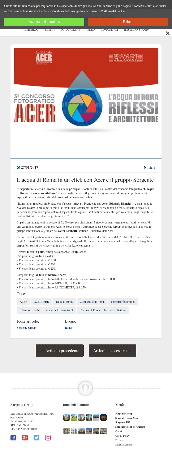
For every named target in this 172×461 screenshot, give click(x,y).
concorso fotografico (123, 302)
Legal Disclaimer (123, 444)
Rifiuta (128, 21)
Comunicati (109, 29)
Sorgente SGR (123, 422)
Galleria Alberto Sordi (59, 310)
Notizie (149, 167)
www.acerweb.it (82, 197)
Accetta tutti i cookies (44, 21)
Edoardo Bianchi (30, 310)
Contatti (119, 431)
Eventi (50, 29)
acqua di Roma (64, 302)
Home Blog (31, 29)
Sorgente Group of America (130, 427)
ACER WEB (41, 302)
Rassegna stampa (136, 29)
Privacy (119, 440)
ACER (23, 302)
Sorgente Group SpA (126, 418)
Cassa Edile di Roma (92, 302)
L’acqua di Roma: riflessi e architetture (103, 310)
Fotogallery (70, 29)
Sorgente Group (124, 413)
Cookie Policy (122, 435)
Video (90, 29)
